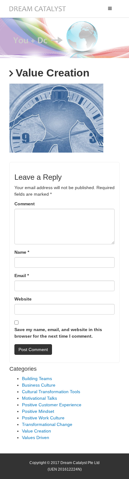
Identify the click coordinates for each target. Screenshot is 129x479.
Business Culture (38, 385)
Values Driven (35, 437)
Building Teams (37, 378)
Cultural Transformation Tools (51, 391)
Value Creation (36, 430)
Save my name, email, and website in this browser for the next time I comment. (58, 333)
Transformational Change (47, 424)
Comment (24, 203)
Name (21, 252)
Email (21, 275)
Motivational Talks (39, 398)
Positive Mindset (38, 411)
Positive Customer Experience (51, 404)
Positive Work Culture (43, 417)
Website (23, 298)
